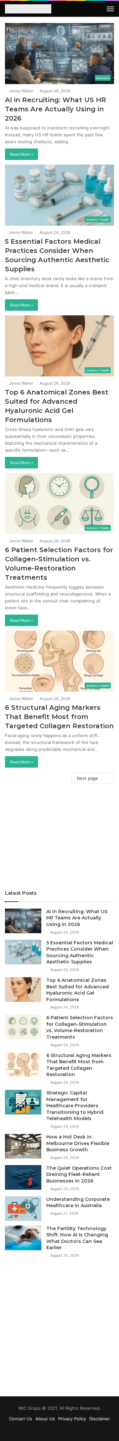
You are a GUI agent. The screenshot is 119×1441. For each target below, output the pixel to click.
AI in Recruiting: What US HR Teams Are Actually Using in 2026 (55, 109)
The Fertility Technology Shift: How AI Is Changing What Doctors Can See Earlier (77, 1238)
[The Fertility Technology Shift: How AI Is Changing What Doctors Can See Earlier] (23, 1238)
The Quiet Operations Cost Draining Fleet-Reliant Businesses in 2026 (79, 1174)
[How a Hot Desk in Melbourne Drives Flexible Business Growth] (23, 1146)
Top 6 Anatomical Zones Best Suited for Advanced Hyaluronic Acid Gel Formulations (77, 989)
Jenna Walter (20, 90)
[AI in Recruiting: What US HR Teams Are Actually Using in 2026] (23, 921)
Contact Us (20, 1418)
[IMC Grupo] (28, 9)
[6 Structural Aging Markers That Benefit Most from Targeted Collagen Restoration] (23, 1064)
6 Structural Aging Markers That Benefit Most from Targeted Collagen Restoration (59, 717)
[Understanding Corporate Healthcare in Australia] (23, 1208)
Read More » (21, 154)
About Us (45, 1418)
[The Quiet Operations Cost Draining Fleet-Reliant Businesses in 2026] (23, 1177)
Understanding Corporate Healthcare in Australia (78, 1202)
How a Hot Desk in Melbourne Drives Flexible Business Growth (77, 1143)
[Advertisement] (59, 839)
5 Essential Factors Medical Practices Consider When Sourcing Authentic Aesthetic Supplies (79, 952)
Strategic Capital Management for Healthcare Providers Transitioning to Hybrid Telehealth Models (74, 1105)
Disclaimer (99, 1418)
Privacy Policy (72, 1418)
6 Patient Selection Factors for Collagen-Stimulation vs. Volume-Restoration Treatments (79, 1027)
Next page (87, 778)
